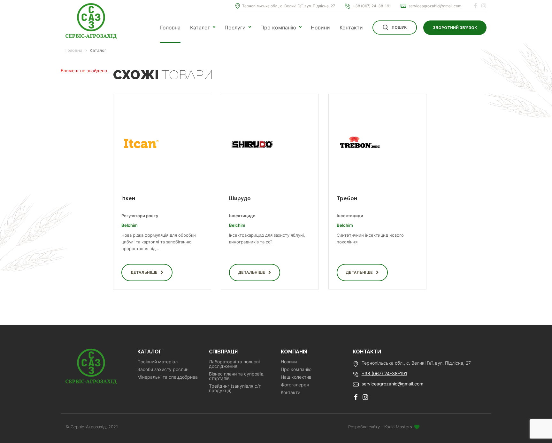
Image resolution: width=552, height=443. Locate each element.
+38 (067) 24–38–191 (372, 6)
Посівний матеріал (157, 362)
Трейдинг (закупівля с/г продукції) (235, 388)
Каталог (200, 27)
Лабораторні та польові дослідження (234, 364)
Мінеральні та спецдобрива (167, 377)
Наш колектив (296, 377)
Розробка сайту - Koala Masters (380, 426)
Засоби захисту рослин (162, 369)
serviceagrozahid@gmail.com (435, 6)
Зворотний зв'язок (455, 28)
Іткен (128, 198)
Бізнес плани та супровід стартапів (236, 376)
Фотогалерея (295, 385)
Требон (347, 198)
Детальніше (143, 272)
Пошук (399, 27)
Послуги (235, 27)
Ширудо (240, 198)
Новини (320, 27)
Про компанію (278, 27)
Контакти (351, 27)
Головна (170, 27)
